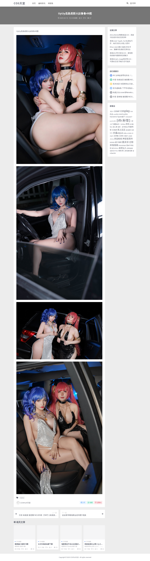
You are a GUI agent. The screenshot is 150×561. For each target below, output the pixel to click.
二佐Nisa (122, 124)
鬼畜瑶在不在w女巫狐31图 (70, 545)
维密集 (50, 3)
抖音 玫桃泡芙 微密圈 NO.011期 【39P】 (129, 79)
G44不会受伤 (123, 114)
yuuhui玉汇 (113, 121)
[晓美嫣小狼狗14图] (24, 532)
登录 (134, 3)
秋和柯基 (112, 142)
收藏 (91, 502)
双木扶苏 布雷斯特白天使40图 (124, 84)
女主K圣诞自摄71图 (45, 544)
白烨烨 (121, 136)
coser (117, 111)
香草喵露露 (130, 148)
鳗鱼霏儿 (121, 151)
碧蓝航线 (118, 138)
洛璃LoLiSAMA (127, 133)
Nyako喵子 (121, 117)
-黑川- (111, 111)
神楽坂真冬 (128, 138)
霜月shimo (115, 148)
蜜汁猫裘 (118, 142)
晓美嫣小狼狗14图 (21, 544)
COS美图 (74, 18)
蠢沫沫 (125, 141)
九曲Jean (115, 124)
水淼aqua (118, 132)
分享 (83, 502)
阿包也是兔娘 (122, 145)
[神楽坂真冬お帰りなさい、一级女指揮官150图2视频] (94, 532)
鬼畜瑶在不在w (114, 151)
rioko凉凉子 (128, 117)
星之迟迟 (121, 129)
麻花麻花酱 (128, 151)
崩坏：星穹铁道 (123, 127)
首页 (34, 3)
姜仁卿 (115, 127)
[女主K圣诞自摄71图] (48, 532)
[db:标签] (123, 120)
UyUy (18, 31)
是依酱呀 (128, 130)
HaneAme (113, 117)
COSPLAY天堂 (25, 503)
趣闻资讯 (41, 3)
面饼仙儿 (122, 148)
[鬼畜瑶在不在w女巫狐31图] (71, 532)
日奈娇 (114, 130)
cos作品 (116, 114)
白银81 (126, 136)
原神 (127, 124)
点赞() (99, 502)
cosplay (125, 111)
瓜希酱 (116, 136)
